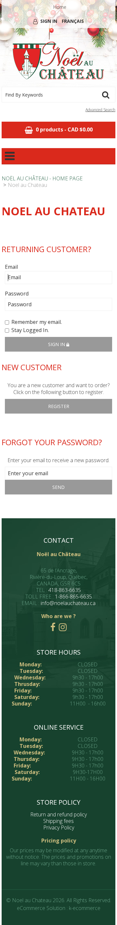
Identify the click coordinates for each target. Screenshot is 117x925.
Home (59, 7)
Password (17, 294)
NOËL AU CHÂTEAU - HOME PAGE (42, 178)
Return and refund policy (58, 814)
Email (11, 267)
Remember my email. (36, 322)
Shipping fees (58, 821)
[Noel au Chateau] (58, 60)
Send (58, 487)
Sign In (48, 21)
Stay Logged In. (30, 330)
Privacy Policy (58, 827)
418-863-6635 (64, 590)
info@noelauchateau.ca (68, 603)
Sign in (57, 344)
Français (73, 21)
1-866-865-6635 (73, 596)
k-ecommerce (84, 908)
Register (58, 406)
